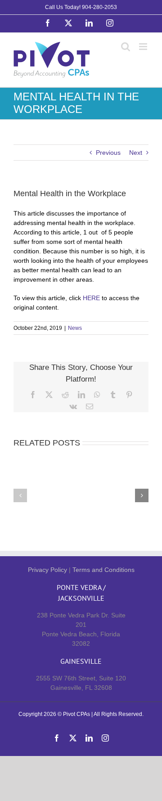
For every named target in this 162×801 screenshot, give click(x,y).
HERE (91, 298)
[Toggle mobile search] (125, 46)
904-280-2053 (99, 7)
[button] (20, 495)
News (75, 328)
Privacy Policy (47, 569)
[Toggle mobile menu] (143, 46)
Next (135, 152)
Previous (108, 152)
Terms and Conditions (103, 569)
